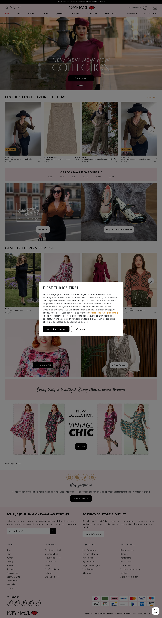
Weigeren (80, 329)
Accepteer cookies (56, 329)
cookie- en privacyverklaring (103, 312)
